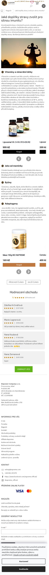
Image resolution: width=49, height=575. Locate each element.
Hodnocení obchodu (24, 292)
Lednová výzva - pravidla (10, 457)
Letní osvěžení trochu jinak (10, 503)
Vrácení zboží (6, 448)
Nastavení (23, 561)
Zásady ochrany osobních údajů (25, 555)
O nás (3, 421)
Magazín (4, 427)
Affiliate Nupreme (7, 439)
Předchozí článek (16, 282)
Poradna (4, 424)
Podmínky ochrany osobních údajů (13, 436)
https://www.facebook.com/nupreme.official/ (21, 477)
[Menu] (43, 6)
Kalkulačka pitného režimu (10, 454)
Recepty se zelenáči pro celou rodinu (14, 510)
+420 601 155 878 (11, 473)
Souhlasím (23, 569)
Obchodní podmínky (8, 433)
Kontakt (4, 430)
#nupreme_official (11, 480)
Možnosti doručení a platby (10, 445)
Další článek (33, 282)
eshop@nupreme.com (13, 469)
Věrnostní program (8, 451)
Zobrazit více (23, 369)
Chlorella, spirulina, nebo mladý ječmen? (15, 507)
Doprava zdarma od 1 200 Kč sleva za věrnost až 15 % (23, 1)
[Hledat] (31, 6)
